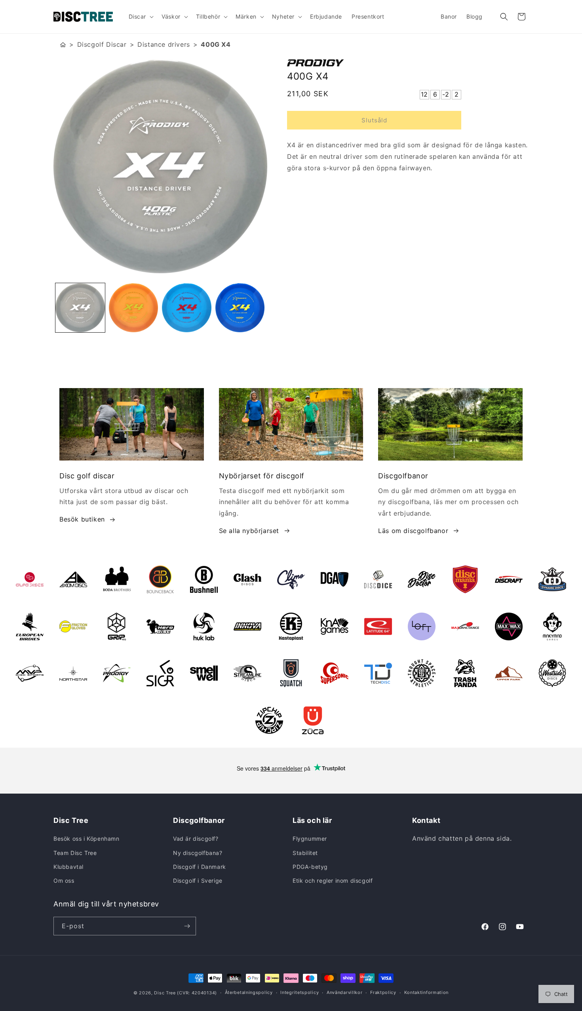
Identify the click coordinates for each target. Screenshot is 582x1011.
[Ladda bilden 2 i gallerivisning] (133, 308)
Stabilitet (305, 852)
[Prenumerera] (187, 926)
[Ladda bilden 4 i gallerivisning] (240, 308)
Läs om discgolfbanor (413, 531)
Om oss (63, 880)
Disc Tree (164, 993)
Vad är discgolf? (196, 838)
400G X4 (215, 44)
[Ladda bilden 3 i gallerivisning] (186, 308)
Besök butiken (82, 519)
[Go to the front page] (63, 44)
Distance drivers (163, 44)
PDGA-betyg (310, 866)
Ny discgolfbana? (198, 852)
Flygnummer (310, 838)
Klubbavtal (68, 866)
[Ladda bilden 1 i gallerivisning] (80, 308)
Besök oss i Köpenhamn (86, 838)
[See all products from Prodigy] (408, 63)
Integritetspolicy (299, 992)
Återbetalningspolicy (249, 992)
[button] (140, 16)
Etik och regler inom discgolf (333, 880)
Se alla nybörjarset (249, 531)
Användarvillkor (345, 992)
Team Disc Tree (75, 852)
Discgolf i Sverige (198, 880)
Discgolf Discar (102, 44)
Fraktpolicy (383, 992)
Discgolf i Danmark (199, 866)
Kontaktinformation (426, 992)
